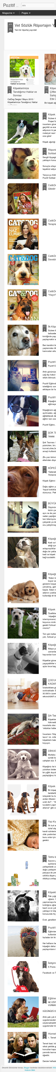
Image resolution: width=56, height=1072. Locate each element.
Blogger (27, 1067)
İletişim (52, 963)
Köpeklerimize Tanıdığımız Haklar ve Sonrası (25, 91)
